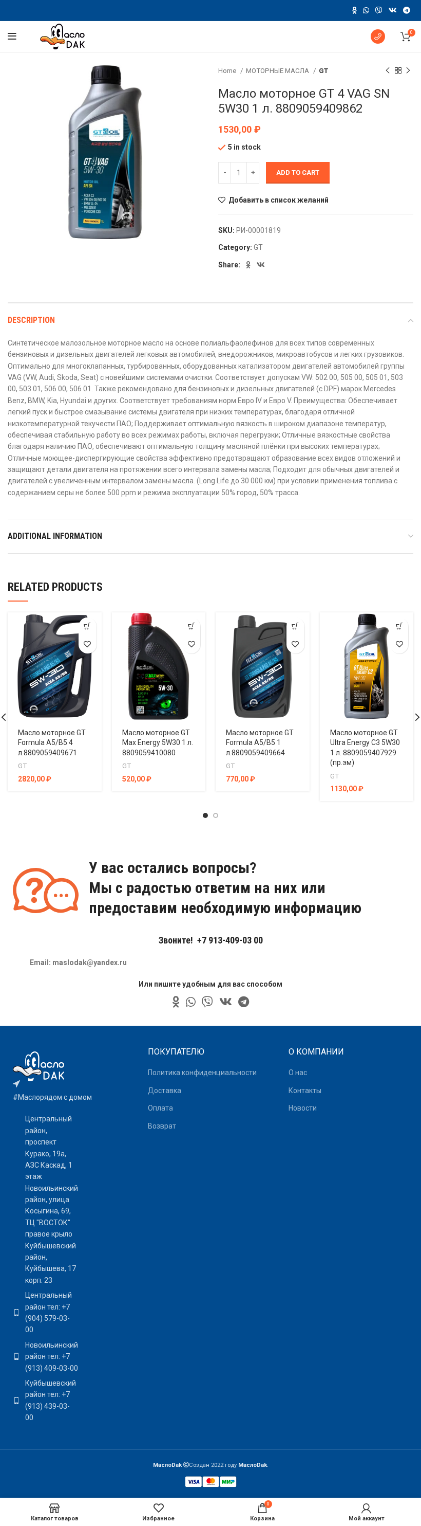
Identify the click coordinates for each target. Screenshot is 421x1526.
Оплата (160, 1108)
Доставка (164, 1090)
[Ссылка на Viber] (379, 10)
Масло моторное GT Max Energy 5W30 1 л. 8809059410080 (157, 743)
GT (323, 71)
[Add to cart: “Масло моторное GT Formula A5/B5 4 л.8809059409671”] (88, 626)
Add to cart (297, 172)
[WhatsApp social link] (366, 10)
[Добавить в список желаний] (88, 644)
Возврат (162, 1126)
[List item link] (43, 1312)
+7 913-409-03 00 (230, 940)
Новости (303, 1108)
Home (228, 71)
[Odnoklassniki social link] (354, 10)
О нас (298, 1072)
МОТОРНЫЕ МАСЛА (278, 71)
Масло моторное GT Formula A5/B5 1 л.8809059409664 (260, 743)
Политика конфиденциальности (202, 1072)
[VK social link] (393, 10)
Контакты (305, 1090)
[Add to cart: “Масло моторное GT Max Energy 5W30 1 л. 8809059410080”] (191, 626)
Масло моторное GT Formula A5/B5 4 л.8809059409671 (52, 743)
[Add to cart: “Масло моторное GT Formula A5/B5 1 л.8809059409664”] (295, 626)
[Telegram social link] (406, 10)
